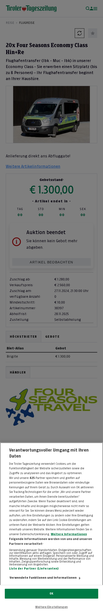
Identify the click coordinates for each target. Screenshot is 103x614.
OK (51, 593)
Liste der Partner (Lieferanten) (34, 568)
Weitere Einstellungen (51, 607)
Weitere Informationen (69, 534)
